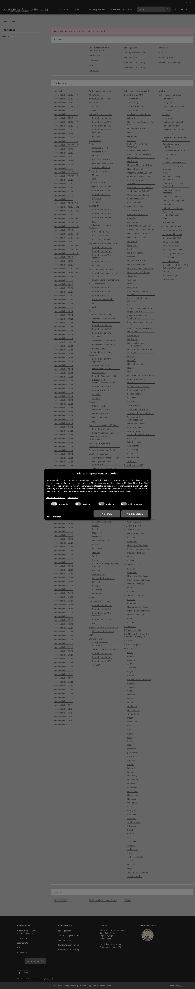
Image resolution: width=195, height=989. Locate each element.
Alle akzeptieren (135, 513)
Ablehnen (107, 513)
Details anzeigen (53, 516)
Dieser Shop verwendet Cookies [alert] (97, 473)
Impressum (73, 497)
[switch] (54, 503)
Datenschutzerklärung (56, 497)
